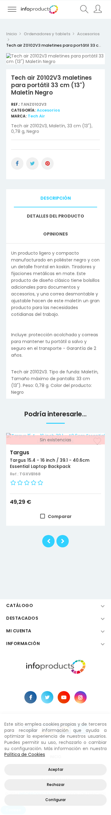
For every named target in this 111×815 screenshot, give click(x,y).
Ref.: (16, 104)
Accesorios (48, 110)
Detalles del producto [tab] (55, 216)
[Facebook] (30, 697)
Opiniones (55, 234)
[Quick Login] (98, 9)
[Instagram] (80, 697)
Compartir (17, 163)
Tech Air (36, 116)
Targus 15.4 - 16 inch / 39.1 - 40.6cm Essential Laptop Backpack (49, 463)
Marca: (19, 116)
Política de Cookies (24, 754)
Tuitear (32, 163)
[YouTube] (64, 697)
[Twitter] (47, 697)
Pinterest (47, 163)
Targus (19, 452)
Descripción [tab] (55, 198)
